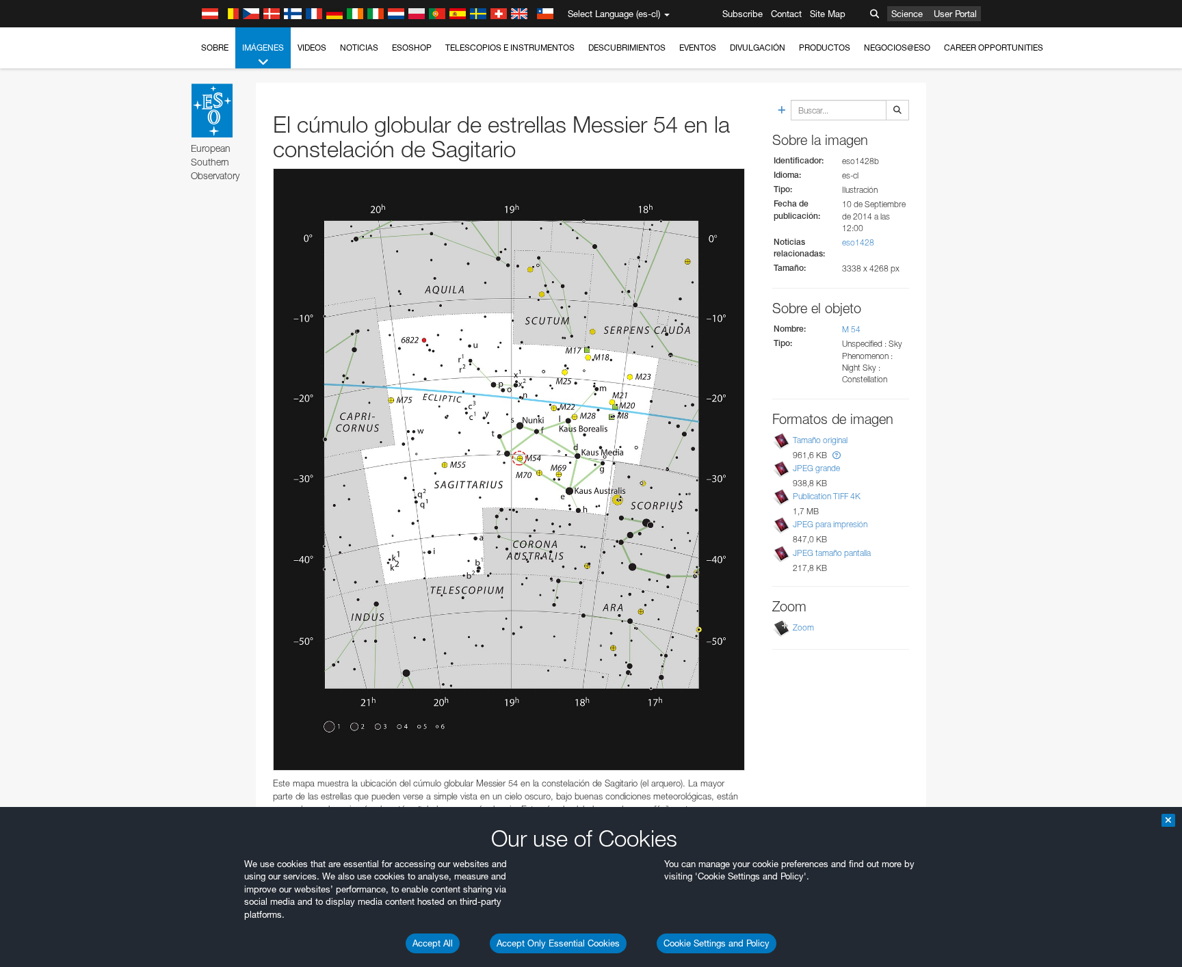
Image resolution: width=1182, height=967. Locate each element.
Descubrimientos (627, 47)
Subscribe (742, 13)
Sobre (214, 47)
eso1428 (858, 242)
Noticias (359, 47)
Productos (824, 47)
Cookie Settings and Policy (717, 943)
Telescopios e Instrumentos (510, 47)
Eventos (697, 47)
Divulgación (757, 47)
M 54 (851, 329)
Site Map (827, 13)
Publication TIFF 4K (827, 496)
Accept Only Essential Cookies (558, 943)
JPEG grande (816, 468)
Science (907, 13)
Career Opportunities (993, 47)
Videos (312, 47)
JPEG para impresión (830, 524)
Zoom (803, 627)
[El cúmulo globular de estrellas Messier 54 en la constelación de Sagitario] (509, 470)
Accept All (432, 943)
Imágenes (263, 47)
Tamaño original (820, 440)
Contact (786, 13)
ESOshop (412, 47)
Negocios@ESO (897, 47)
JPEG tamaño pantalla (832, 553)
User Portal (955, 13)
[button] (836, 455)
